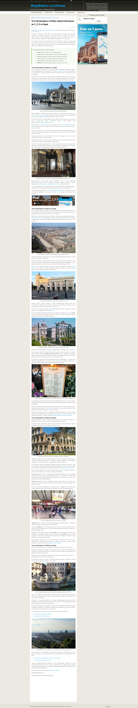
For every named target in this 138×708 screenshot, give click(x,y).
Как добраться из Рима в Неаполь (42, 616)
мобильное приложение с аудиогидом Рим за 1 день (47, 184)
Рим (74, 27)
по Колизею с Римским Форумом (55, 190)
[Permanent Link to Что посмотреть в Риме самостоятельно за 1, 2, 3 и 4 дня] (53, 17)
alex (35, 27)
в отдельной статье (61, 71)
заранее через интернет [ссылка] (44, 122)
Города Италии (80, 12)
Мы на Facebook (100, 15)
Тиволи (73, 458)
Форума (44, 124)
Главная (31, 1)
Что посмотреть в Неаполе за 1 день (42, 660)
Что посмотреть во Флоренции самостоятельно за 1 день (47, 658)
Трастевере (49, 408)
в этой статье (51, 310)
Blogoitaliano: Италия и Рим (37, 30)
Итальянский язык (59, 12)
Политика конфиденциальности (54, 706)
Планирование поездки (36, 12)
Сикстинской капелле (36, 217)
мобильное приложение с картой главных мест (61, 415)
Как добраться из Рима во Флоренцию (42, 614)
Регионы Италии (49, 12)
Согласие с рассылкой (66, 706)
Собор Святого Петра (41, 115)
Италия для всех (70, 12)
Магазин (44, 1)
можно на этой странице (55, 543)
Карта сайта (54, 1)
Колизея (57, 136)
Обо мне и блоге (38, 1)
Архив (49, 1)
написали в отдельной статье (67, 467)
